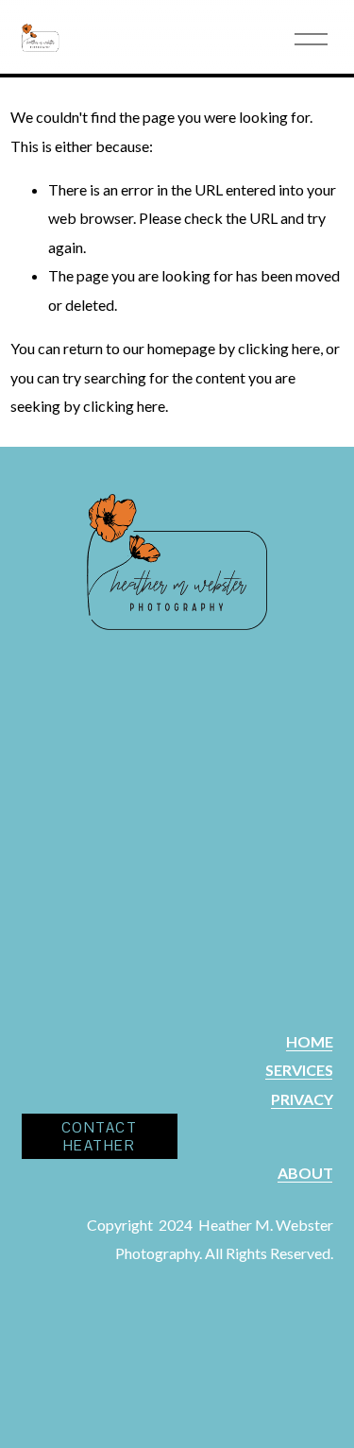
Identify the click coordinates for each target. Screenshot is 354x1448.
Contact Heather (99, 1136)
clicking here (279, 348)
